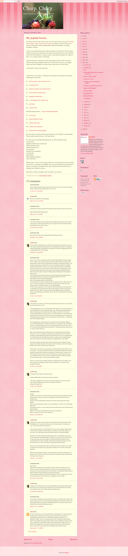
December (86, 65)
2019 (83, 36)
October (86, 102)
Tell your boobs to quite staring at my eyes (39, 81)
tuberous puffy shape (34, 123)
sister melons (32, 115)
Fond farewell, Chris (88, 79)
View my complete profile (87, 153)
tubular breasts (33, 108)
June (85, 112)
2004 (83, 129)
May (85, 115)
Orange (32, 196)
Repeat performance (88, 96)
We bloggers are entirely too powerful (93, 85)
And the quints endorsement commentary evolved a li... (93, 73)
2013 (83, 44)
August (86, 107)
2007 (83, 57)
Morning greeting (88, 90)
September (86, 104)
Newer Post (28, 539)
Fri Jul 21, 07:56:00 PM (36, 366)
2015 (83, 41)
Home (51, 539)
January (86, 126)
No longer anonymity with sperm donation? (92, 82)
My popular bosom (36, 37)
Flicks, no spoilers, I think (90, 76)
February (86, 123)
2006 (83, 60)
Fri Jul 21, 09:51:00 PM (36, 386)
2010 (83, 49)
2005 (83, 62)
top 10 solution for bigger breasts (37, 92)
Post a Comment (32, 531)
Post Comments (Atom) (36, 543)
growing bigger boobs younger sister (39, 100)
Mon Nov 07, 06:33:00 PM (36, 201)
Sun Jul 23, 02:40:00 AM (36, 414)
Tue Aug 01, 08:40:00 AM (36, 491)
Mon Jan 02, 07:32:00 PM (36, 214)
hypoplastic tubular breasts (35, 96)
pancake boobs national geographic (37, 130)
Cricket (32, 243)
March (85, 120)
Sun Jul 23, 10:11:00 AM (36, 458)
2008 (83, 54)
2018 (83, 38)
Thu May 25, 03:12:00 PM (36, 237)
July (85, 110)
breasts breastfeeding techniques (50, 111)
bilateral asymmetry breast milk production (40, 89)
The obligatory (87, 98)
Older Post (73, 539)
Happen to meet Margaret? (90, 88)
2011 (83, 46)
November (86, 67)
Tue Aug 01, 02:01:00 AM (36, 478)
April (85, 118)
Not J (85, 70)
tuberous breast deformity (36, 126)
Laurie (32, 512)
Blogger (67, 552)
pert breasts (32, 104)
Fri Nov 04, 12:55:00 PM (36, 191)
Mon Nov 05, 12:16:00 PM (36, 506)
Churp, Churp (37, 8)
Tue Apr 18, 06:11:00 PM (36, 227)
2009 (83, 52)
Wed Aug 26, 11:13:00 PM (36, 528)
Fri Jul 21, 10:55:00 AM (36, 296)
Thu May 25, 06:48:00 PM (36, 252)
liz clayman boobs (33, 85)
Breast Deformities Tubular (36, 119)
